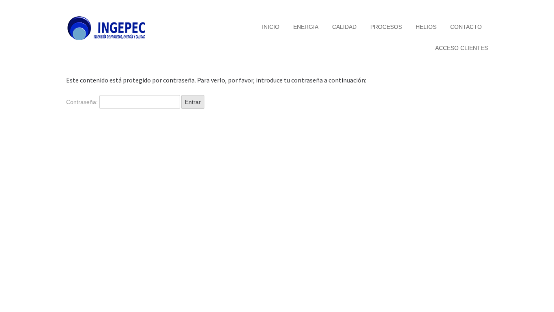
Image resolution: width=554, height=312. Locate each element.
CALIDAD (344, 27)
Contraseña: (82, 102)
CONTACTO (466, 27)
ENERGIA (305, 27)
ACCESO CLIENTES (461, 48)
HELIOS (426, 27)
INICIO (270, 27)
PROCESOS (386, 27)
